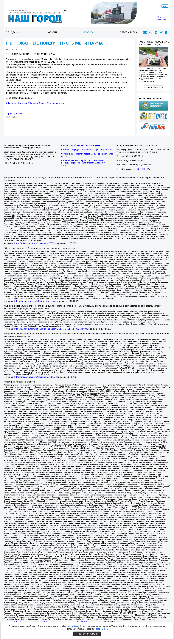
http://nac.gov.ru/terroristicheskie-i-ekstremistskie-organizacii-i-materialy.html (51, 329)
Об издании (13, 32)
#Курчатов (11, 103)
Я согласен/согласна (87, 634)
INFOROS (141, 169)
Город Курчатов (14, 113)
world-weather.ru (162, 19)
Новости (52, 32)
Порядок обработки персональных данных (81, 145)
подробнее (72, 626)
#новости (22, 103)
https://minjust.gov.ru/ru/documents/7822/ (34, 377)
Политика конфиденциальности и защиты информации (87, 150)
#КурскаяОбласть (37, 103)
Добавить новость (153, 87)
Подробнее (161, 17)
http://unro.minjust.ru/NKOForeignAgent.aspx (35, 301)
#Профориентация (56, 103)
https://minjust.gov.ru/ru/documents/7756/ (34, 243)
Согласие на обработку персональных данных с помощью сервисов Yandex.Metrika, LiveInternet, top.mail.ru (83, 162)
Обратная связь (129, 32)
